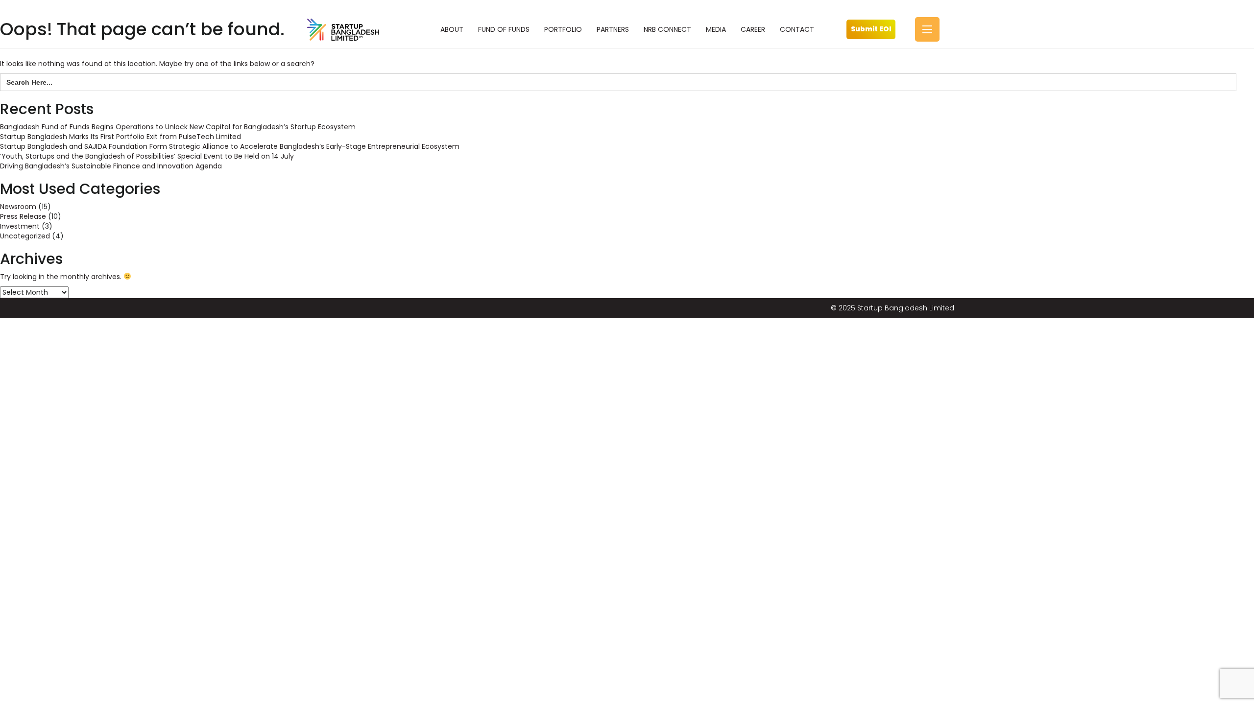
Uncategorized (25, 236)
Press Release (23, 216)
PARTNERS (613, 29)
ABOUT (451, 29)
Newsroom (18, 207)
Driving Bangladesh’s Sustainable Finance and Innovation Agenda (111, 166)
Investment (20, 226)
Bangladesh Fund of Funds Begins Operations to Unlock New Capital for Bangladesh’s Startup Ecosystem (178, 127)
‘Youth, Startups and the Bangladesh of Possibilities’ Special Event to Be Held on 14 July (147, 156)
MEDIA (716, 29)
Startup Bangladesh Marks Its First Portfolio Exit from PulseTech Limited (120, 136)
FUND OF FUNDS (504, 29)
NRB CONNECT (667, 29)
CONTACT (797, 29)
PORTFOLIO (563, 29)
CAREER (753, 29)
